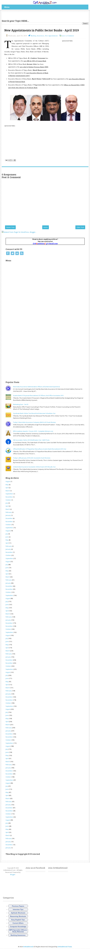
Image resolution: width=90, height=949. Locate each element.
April (7, 488)
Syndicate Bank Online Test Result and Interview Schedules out (34, 413)
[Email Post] (6, 160)
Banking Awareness (37, 36)
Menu (6, 7)
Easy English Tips (18, 920)
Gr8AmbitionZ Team (65, 947)
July (7, 503)
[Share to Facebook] (15, 160)
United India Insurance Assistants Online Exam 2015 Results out (34, 467)
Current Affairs (18, 923)
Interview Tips (18, 909)
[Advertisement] (27, 15)
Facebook (8, 253)
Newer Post (10, 227)
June (7, 537)
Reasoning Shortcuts (18, 916)
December (9, 518)
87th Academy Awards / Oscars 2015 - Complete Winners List (33, 431)
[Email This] (8, 160)
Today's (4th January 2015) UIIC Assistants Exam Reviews (31, 458)
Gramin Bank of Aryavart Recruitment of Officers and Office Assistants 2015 (38, 395)
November (9, 497)
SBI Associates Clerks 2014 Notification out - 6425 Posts (31, 440)
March (8, 491)
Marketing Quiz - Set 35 (20, 404)
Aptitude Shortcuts (18, 913)
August (8, 481)
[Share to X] (13, 160)
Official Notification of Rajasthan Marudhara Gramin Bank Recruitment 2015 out (39, 449)
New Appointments (51, 36)
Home (45, 227)
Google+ (17, 253)
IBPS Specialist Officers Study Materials (18, 931)
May (7, 485)
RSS (21, 253)
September (9, 494)
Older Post (80, 227)
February (9, 512)
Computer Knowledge (18, 926)
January (8, 515)
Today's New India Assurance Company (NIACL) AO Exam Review (34, 422)
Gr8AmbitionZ (28, 947)
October (8, 500)
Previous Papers (18, 906)
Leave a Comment (68, 36)
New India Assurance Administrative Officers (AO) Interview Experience (36, 387)
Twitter (12, 253)
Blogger (12, 874)
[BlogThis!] (11, 160)
